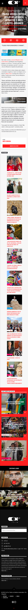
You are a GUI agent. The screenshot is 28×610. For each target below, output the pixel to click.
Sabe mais (3, 570)
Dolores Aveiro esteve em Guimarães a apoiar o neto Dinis (13, 196)
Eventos (11, 596)
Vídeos (17, 596)
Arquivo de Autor (14, 146)
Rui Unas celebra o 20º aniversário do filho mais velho (14, 449)
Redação (4, 411)
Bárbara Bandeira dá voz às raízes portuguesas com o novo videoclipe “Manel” (14, 313)
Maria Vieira (9, 73)
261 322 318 (6, 543)
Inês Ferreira (14, 29)
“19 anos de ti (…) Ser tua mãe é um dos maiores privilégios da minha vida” (14, 174)
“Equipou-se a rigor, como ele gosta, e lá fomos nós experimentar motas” (14, 267)
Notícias (10, 11)
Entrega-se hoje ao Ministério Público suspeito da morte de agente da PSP (14, 477)
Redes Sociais (16, 11)
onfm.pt (6, 540)
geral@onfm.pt (7, 546)
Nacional (4, 395)
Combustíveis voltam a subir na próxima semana (14, 403)
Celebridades (5, 418)
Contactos (5, 597)
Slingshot (3, 594)
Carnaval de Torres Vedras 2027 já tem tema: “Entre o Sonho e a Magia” (14, 426)
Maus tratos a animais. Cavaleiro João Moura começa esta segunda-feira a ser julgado (14, 497)
